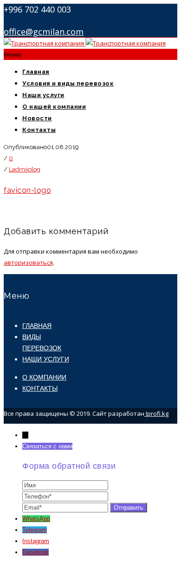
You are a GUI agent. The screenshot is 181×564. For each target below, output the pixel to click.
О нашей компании (54, 106)
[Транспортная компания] (85, 43)
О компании (44, 377)
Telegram (34, 529)
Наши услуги (43, 95)
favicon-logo (27, 190)
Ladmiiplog (24, 169)
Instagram (35, 541)
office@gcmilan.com (44, 31)
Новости (37, 118)
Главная (36, 71)
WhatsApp (36, 518)
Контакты (39, 129)
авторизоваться (28, 262)
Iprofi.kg (156, 413)
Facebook (35, 552)
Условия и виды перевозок (68, 83)
